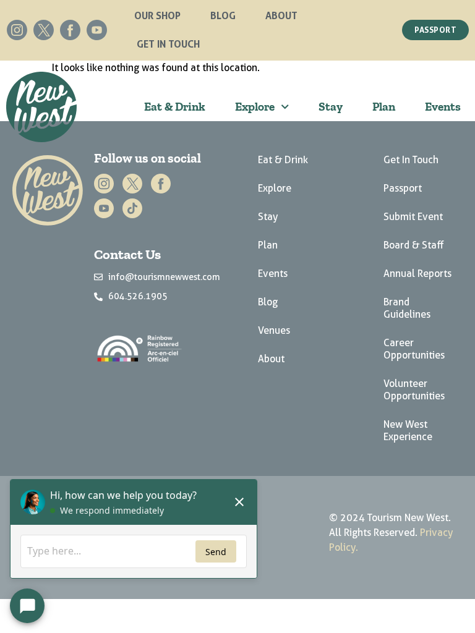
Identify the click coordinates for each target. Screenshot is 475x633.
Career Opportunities (414, 349)
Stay (331, 107)
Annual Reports (417, 273)
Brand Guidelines (406, 308)
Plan (383, 107)
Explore (255, 107)
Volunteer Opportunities (414, 390)
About (281, 15)
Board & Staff (413, 245)
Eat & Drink (174, 107)
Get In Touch (168, 44)
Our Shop (157, 15)
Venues (274, 330)
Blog (223, 15)
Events (443, 107)
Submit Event (413, 217)
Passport (402, 188)
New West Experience (407, 430)
